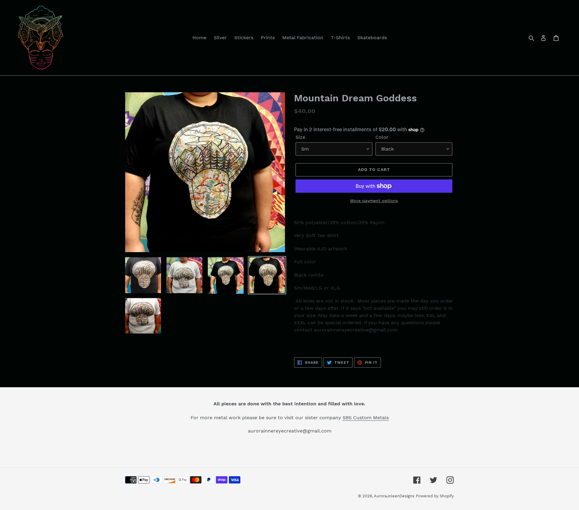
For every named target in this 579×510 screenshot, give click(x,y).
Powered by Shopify (435, 496)
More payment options (374, 200)
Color (381, 137)
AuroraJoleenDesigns (394, 496)
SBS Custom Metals (366, 417)
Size (300, 137)
